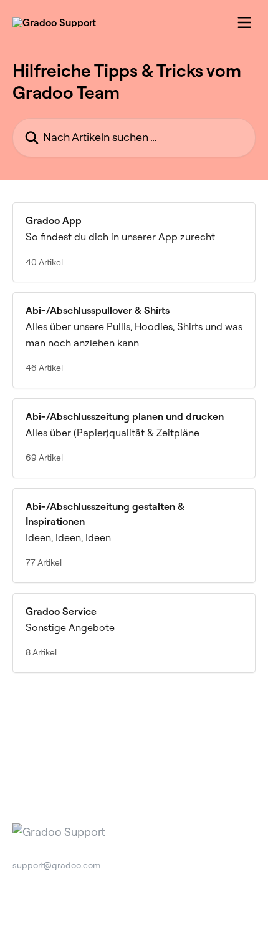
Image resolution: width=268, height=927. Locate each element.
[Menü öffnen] (244, 22)
